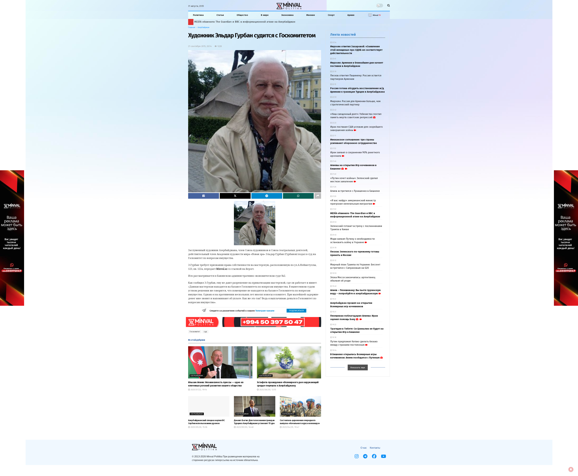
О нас (363, 447)
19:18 (334, 337)
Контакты (375, 447)
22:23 (334, 123)
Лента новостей (343, 35)
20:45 (334, 235)
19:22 (334, 325)
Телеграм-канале (265, 310)
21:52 (334, 148)
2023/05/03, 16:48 (244, 427)
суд (205, 332)
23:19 (334, 71)
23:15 (334, 84)
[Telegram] (365, 456)
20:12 (334, 260)
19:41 (334, 299)
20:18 (334, 248)
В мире (265, 15)
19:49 (334, 286)
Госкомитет (195, 332)
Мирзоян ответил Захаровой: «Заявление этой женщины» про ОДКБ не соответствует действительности (356, 50)
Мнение (310, 15)
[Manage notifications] (571, 469)
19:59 (334, 273)
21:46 (334, 161)
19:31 (334, 312)
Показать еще (357, 368)
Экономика (287, 15)
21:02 (334, 209)
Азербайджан (203, 27)
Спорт (331, 15)
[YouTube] (383, 456)
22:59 (334, 97)
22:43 (334, 110)
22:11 (334, 136)
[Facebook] (374, 456)
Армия (350, 15)
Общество (242, 15)
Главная (191, 27)
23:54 (334, 42)
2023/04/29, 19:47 (290, 427)
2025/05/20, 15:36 (198, 427)
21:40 (334, 174)
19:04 (334, 350)
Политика (198, 15)
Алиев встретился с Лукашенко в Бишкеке (355, 191)
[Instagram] (357, 456)
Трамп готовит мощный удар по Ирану (216, 21)
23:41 (334, 59)
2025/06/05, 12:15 (267, 389)
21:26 (334, 187)
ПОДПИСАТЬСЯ (296, 310)
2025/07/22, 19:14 (198, 389)
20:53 (334, 222)
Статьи (220, 15)
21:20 (334, 196)
